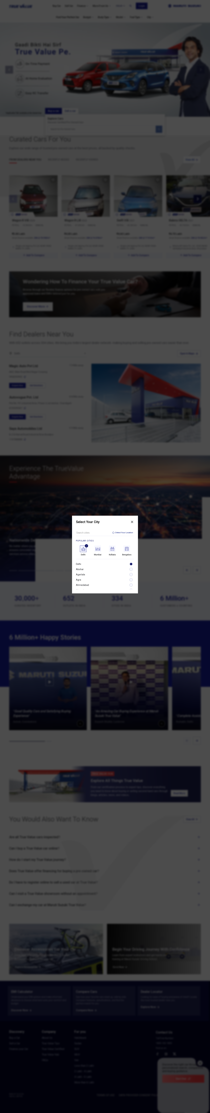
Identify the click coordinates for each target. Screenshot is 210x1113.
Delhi (78, 564)
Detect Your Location (124, 533)
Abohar (80, 569)
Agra (78, 579)
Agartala (80, 574)
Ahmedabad (82, 585)
